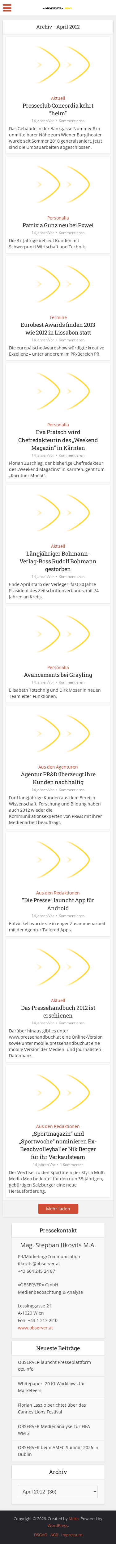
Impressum (71, 1534)
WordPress (58, 1525)
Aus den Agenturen (58, 767)
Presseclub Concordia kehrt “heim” (58, 109)
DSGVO (40, 1534)
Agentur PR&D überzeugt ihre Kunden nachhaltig (58, 778)
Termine (58, 317)
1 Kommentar (71, 1164)
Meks (74, 1518)
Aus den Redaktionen (58, 893)
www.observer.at (35, 1328)
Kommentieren (71, 120)
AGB (54, 1534)
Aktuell (58, 98)
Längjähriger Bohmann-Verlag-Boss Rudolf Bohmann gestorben (58, 561)
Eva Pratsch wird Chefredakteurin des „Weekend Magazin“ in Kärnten (58, 439)
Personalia (58, 218)
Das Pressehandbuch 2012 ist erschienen (58, 1011)
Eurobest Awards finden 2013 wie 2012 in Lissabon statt (58, 328)
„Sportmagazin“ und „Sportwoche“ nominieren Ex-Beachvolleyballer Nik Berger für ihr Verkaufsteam (58, 1145)
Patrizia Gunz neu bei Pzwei (58, 225)
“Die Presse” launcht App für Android (58, 904)
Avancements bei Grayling (58, 674)
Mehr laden (58, 1209)
